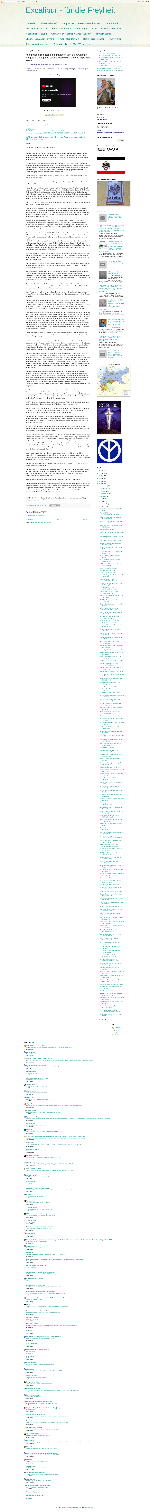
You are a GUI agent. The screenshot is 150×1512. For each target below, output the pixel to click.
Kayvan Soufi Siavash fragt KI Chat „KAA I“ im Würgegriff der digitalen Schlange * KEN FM (50, 1164)
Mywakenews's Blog (32, 1117)
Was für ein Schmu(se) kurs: (34, 1299)
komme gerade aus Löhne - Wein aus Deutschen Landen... (111, 803)
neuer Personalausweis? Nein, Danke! (111, 672)
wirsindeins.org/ (31, 1091)
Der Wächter (30, 1253)
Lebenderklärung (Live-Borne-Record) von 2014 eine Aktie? (42, 1403)
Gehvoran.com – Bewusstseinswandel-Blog (39, 1227)
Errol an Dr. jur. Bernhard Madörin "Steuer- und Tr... (110, 943)
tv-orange (29, 1330)
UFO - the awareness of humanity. (36, 1214)
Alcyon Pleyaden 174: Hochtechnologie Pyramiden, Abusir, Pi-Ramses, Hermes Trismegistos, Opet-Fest (54, 1105)
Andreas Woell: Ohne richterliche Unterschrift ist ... (110, 727)
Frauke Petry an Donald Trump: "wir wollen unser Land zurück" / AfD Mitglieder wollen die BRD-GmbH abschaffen (110, 338)
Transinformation (31, 1220)
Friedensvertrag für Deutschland (109, 884)
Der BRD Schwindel (32, 1317)
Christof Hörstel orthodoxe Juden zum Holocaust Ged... (111, 522)
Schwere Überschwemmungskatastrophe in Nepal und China (42, 1054)
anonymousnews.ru (32, 1155)
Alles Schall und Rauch (33, 1168)
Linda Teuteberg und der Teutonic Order (110, 61)
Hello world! (29, 1183)
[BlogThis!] (53, 505)
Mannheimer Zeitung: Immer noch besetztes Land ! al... (110, 751)
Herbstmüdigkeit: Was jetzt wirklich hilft (36, 1092)
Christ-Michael (30, 1123)
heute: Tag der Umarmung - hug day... (111, 984)
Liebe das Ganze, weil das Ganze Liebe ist (39, 1059)
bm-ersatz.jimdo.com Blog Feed (36, 1265)
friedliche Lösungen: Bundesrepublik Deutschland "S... (111, 914)
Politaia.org (29, 1194)
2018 (100, 473)
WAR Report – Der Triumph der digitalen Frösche (39, 1099)
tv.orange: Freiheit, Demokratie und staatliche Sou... (110, 841)
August (102, 496)
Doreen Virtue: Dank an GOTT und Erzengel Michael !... (110, 934)
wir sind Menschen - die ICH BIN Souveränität (48, 28)
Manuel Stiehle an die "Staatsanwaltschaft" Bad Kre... (110, 513)
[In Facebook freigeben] (57, 505)
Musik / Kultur (115, 39)
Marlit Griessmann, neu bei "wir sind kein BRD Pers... (111, 613)
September (103, 494)
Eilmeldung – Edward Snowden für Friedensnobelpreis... (110, 617)
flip (27, 1280)
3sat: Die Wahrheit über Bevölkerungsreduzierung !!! (116, 262)
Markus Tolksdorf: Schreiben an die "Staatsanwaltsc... (110, 712)
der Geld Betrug (103, 34)
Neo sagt (29, 1421)
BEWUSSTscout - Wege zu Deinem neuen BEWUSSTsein (43, 1337)
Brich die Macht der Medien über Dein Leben (38, 1151)
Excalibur (118, 1027)
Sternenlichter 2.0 (31, 1246)
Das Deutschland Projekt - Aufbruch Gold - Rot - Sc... (110, 881)
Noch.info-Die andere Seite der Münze (38, 1311)
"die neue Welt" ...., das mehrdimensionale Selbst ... (109, 588)
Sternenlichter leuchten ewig (33, 1248)
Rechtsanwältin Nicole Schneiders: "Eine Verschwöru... (110, 517)
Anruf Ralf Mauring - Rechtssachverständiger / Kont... (110, 691)
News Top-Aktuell (31, 1175)
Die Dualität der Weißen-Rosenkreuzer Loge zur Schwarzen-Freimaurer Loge (47, 1422)
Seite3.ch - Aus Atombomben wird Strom (112, 991)
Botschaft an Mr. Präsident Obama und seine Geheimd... (111, 976)
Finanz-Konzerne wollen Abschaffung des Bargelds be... (111, 894)
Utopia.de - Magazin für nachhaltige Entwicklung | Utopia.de (44, 1408)
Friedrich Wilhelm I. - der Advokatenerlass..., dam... (108, 571)
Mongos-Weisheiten (32, 1382)
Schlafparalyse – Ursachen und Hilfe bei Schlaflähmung (41, 1274)
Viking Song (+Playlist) (107, 748)
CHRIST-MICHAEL (32, 1375)
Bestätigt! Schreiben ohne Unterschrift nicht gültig (39, 1176)
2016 (100, 478)
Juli (101, 499)
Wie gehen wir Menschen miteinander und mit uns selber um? (42, 1067)
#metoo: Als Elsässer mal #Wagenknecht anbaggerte (40, 1364)
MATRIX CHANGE (31, 1162)
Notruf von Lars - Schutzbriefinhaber (111, 716)
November (103, 488)
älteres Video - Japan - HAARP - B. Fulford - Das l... (110, 668)
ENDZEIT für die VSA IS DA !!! (34, 1345)
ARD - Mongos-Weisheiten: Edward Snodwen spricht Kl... (110, 744)
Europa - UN (68, 23)
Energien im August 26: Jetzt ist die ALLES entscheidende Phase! (43, 1112)
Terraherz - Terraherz (32, 1492)
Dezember (103, 486)
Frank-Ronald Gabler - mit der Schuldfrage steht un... (109, 930)
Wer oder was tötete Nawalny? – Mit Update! (38, 1202)
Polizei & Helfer (60, 44)
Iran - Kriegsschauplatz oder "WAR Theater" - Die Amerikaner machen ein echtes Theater (50, 1170)
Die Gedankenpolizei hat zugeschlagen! (36, 1467)
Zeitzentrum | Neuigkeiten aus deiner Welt (39, 1401)
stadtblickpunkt (31, 1181)
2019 (100, 471)
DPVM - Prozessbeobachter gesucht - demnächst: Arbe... (111, 543)
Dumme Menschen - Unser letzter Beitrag (37, 1487)
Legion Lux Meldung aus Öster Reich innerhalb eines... (111, 704)
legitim (28, 1304)
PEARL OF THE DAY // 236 (33, 1073)
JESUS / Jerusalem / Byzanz (40, 39)
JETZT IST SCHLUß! (32, 1319)
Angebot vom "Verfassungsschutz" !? (111, 906)
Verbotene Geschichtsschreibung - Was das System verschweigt (43, 1286)
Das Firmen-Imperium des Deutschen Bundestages (42, 1453)
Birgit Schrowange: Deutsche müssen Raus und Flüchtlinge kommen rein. (115, 217)
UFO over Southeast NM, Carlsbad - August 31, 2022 (40, 1215)
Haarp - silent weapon (93, 39)
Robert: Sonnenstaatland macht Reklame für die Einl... (109, 862)
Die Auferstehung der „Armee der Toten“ (37, 1377)
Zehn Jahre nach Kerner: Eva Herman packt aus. (39, 1383)
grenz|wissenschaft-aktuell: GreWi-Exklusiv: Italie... (110, 683)
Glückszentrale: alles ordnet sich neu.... (112, 891)
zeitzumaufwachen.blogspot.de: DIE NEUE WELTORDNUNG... (111, 621)
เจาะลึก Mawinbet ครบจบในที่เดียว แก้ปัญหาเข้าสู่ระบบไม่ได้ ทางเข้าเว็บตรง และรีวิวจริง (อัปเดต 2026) (53, 1144)
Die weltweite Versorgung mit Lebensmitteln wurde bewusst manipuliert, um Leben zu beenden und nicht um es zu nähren (58, 1442)
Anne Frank (112, 23)
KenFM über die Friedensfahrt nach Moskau (38, 1435)
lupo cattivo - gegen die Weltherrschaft (38, 1188)
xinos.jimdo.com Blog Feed (34, 1495)
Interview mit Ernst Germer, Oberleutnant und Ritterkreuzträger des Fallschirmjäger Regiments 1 (52, 1189)
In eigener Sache (30, 1222)
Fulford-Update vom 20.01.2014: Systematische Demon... (110, 939)
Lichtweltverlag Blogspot (34, 1427)
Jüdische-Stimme (31, 1207)
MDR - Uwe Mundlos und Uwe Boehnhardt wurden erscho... (109, 845)
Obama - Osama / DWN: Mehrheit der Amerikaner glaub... (111, 964)
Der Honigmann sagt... (33, 1395)
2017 (100, 476)
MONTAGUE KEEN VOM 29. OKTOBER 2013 (38, 1480)
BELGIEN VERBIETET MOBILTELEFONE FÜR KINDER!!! (111, 837)
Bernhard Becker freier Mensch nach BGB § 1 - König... (111, 679)
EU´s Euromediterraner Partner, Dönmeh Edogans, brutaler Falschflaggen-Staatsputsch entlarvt (51, 1325)
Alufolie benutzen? (31, 1409)
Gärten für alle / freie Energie (106, 28)
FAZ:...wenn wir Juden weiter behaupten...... (114, 272)
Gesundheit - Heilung (36, 34)
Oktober (103, 491)
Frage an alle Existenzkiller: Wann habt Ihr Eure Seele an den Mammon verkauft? (47, 1416)
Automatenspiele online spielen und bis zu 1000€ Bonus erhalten (43, 1312)
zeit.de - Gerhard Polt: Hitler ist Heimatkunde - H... (109, 592)
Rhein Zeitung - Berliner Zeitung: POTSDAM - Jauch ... (110, 816)
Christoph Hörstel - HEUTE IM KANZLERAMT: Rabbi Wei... (109, 609)
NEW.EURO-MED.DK (32, 1324)
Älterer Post (86, 519)
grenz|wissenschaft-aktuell (34, 1278)
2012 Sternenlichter (32, 1434)
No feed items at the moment (34, 1267)
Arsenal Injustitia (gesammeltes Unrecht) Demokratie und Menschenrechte (49, 1298)
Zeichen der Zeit (31, 1084)
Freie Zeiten (30, 1356)
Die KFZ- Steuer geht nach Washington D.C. (38, 1461)
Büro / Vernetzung (81, 44)
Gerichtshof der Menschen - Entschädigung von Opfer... (109, 579)
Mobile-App (29, 1260)
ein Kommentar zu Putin (107, 529)
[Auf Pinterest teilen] (59, 505)
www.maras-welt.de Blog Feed (35, 1414)
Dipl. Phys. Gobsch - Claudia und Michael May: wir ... (110, 853)
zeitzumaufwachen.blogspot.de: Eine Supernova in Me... (111, 857)
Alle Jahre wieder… (31, 1351)
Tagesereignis (30, 1201)
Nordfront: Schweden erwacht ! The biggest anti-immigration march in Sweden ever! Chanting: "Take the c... (115, 354)
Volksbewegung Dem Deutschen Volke (38, 1485)
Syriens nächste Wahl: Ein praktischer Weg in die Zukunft (41, 1448)
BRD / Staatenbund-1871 (90, 23)
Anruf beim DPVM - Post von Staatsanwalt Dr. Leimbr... (108, 955)
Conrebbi (29, 1459)
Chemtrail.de (30, 1440)
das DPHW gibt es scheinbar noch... (111, 540)
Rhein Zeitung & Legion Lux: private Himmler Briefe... (111, 820)
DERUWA (29, 1447)
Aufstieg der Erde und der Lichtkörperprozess (40, 1272)
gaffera (79, 1507)
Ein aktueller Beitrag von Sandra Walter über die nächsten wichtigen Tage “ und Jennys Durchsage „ (53, 1390)
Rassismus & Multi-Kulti (37, 44)
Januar (102, 506)
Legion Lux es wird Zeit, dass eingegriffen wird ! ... (109, 664)
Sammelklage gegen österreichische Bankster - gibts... (111, 584)
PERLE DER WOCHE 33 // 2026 (34, 1079)
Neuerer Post (30, 519)
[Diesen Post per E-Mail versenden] (50, 505)
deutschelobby (30, 1233)
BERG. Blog (30, 1130)
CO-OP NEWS (30, 1052)
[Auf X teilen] (55, 505)
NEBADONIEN (30, 1479)
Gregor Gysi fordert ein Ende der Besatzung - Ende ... (110, 1006)
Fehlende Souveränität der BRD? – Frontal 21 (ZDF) (40, 1338)
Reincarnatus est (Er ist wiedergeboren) (37, 1241)
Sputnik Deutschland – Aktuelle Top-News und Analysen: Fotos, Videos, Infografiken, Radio (54, 1259)
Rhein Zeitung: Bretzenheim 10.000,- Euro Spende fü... (111, 657)
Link (43, 125)
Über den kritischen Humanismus (35, 1332)
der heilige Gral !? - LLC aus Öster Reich (112, 650)
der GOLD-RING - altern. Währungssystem (111, 66)
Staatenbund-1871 (104, 64)
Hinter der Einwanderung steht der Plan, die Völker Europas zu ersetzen (45, 1235)
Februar (103, 504)
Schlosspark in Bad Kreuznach (109, 878)
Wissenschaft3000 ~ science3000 (36, 1065)
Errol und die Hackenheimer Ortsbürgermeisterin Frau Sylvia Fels (109, 54)
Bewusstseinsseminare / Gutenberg (109, 68)
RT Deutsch (30, 1143)
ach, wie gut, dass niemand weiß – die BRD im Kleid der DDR (42, 1455)
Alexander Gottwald (32, 1149)
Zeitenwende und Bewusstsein (35, 1472)
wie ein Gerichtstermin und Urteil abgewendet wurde (110, 700)
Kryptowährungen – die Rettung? (35, 1196)
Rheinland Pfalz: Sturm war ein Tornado (36, 1086)
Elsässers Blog (31, 1362)
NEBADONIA (30, 1097)
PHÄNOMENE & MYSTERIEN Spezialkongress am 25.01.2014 (110, 1010)
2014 (100, 483)
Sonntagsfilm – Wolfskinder (33, 1396)
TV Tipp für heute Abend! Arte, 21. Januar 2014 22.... (110, 947)
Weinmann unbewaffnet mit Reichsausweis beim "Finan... (109, 959)
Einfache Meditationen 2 (33, 1388)
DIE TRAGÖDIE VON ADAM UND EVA (36, 1125)
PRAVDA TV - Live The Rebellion (36, 1046)
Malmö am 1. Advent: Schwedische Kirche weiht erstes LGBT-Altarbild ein (45, 1293)
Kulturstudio (30, 1369)
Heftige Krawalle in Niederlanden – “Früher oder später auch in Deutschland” (46, 1254)
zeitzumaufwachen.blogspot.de (35, 1285)
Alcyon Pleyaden (31, 1104)
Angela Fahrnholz (31, 125)
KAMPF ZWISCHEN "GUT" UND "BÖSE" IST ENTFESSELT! (42, 1429)
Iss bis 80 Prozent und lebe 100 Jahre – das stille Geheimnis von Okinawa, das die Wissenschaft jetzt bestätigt (55, 1138)
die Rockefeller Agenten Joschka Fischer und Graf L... (110, 560)
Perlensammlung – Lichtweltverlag (37, 1078)
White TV (29, 1498)
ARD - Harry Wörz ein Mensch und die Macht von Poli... (111, 564)
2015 (100, 481)
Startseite (30, 23)
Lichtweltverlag (31, 1071)
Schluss (28, 1358)
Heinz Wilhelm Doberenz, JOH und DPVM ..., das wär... (110, 1015)
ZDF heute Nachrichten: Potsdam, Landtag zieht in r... (110, 951)
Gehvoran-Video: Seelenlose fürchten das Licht (38, 1228)
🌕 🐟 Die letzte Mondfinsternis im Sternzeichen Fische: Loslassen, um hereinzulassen (49, 1047)
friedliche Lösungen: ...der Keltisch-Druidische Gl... (110, 629)
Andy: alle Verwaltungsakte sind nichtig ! (112, 661)
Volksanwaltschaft (48, 23)
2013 (100, 1020)
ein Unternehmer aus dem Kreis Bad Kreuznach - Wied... (111, 909)
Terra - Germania (31, 1343)
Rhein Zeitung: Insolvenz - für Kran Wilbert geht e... (110, 642)
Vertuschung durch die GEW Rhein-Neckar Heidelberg (40, 1209)
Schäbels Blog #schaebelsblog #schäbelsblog (40, 1291)
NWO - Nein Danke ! (69, 39)
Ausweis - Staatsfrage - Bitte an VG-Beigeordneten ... (110, 625)
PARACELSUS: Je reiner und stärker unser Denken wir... (111, 994)
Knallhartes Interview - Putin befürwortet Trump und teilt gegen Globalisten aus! (47, 1306)
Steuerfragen (81, 28)
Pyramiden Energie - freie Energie (110, 767)
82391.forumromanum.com (34, 139)
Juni (101, 501)
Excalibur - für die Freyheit (70, 10)
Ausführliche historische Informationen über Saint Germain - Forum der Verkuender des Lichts (55, 137)
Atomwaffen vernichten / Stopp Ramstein (71, 34)
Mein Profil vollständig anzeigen (115, 1032)
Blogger (91, 1507)
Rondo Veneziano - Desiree (108, 568)
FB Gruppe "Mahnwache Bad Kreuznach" (111, 70)
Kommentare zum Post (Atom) (42, 523)
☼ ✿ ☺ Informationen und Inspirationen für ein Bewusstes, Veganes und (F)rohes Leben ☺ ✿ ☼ (55, 1136)
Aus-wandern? (30, 1466)
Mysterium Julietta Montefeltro (54, 115)
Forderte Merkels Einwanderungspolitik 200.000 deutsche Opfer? (43, 1157)
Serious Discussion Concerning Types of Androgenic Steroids (42, 1474)
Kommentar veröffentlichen (36, 515)
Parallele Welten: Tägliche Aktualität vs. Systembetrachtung (42, 1131)
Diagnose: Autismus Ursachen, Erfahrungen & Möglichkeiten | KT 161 (44, 1370)
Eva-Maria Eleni (31, 1110)
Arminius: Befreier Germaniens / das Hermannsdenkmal (111, 888)
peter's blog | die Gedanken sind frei (37, 1350)
